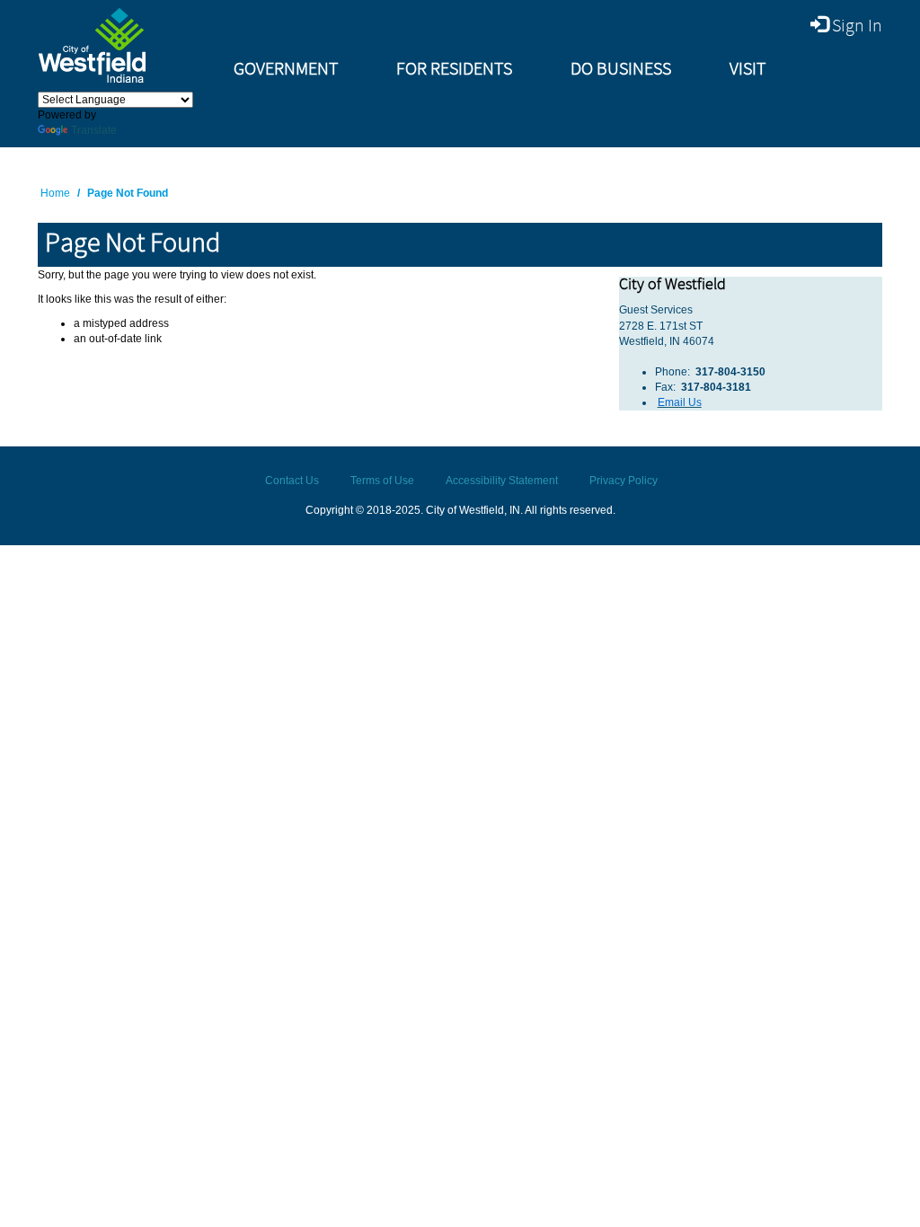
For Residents (454, 69)
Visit (747, 69)
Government (286, 69)
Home (55, 193)
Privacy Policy (623, 480)
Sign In (855, 26)
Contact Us (292, 480)
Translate (94, 130)
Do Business (621, 69)
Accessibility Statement (502, 480)
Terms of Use (382, 480)
